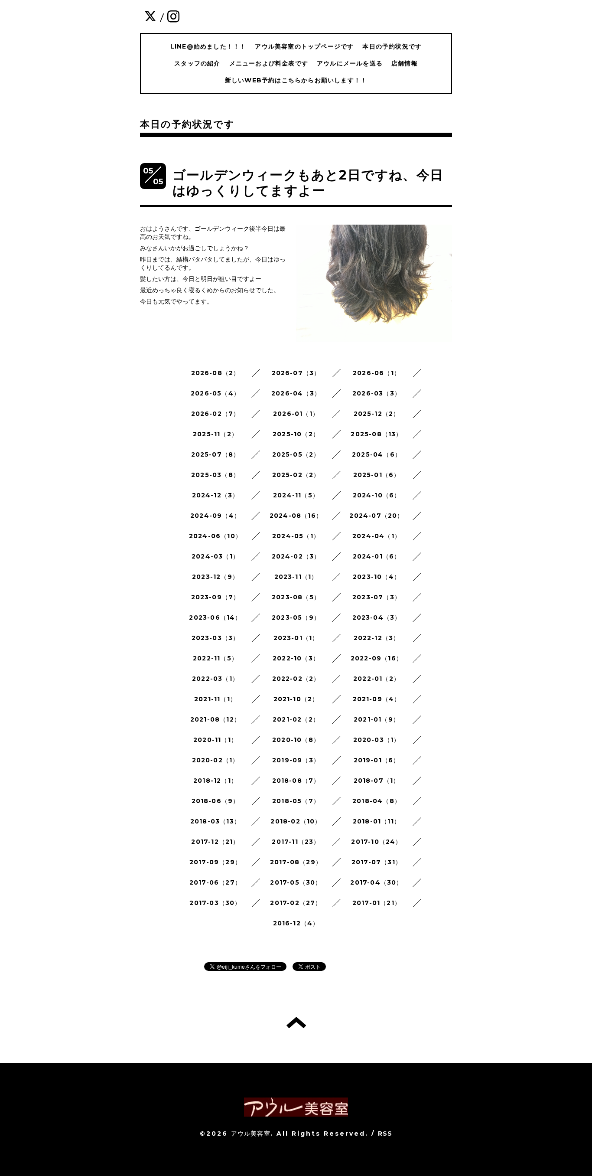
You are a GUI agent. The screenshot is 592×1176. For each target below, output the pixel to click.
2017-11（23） (296, 842)
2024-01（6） (377, 556)
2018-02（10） (295, 821)
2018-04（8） (376, 801)
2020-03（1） (376, 740)
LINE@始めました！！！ (208, 46)
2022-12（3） (377, 638)
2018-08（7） (296, 780)
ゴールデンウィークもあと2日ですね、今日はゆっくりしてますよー (307, 183)
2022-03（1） (215, 679)
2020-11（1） (215, 740)
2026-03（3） (376, 393)
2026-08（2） (215, 373)
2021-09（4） (377, 699)
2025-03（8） (215, 475)
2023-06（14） (215, 617)
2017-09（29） (215, 862)
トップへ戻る (296, 1022)
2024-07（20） (376, 515)
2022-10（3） (296, 658)
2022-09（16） (377, 658)
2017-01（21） (376, 903)
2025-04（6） (376, 454)
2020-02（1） (215, 760)
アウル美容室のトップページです (304, 46)
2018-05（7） (296, 801)
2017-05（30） (296, 882)
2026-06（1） (376, 373)
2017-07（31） (376, 862)
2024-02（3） (296, 556)
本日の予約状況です (392, 46)
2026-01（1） (296, 414)
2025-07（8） (215, 454)
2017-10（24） (376, 842)
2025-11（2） (215, 434)
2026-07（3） (296, 373)
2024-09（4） (215, 515)
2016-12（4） (296, 923)
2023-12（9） (215, 577)
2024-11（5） (296, 495)
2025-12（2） (377, 414)
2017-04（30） (376, 882)
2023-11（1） (296, 577)
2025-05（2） (296, 454)
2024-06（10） (215, 536)
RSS (385, 1133)
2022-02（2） (296, 679)
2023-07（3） (376, 597)
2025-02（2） (296, 475)
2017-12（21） (215, 842)
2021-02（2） (296, 719)
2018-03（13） (215, 821)
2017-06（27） (215, 882)
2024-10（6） (377, 495)
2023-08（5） (296, 597)
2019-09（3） (296, 760)
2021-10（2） (296, 699)
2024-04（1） (376, 536)
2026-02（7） (215, 414)
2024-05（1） (296, 536)
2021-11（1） (215, 699)
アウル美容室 (250, 1133)
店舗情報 (404, 63)
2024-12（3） (215, 495)
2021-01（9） (377, 719)
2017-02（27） (296, 903)
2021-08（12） (215, 719)
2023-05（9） (296, 617)
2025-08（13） (376, 434)
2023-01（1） (296, 638)
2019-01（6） (377, 760)
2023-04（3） (376, 617)
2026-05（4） (215, 393)
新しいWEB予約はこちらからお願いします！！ (296, 80)
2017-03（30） (215, 903)
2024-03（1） (215, 556)
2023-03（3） (216, 638)
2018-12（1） (215, 780)
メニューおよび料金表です (268, 63)
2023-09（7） (215, 597)
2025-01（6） (376, 475)
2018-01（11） (376, 821)
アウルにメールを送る (350, 63)
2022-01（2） (376, 679)
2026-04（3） (296, 393)
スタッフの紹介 (197, 63)
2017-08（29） (296, 862)
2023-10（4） (376, 577)
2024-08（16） (296, 515)
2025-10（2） (296, 434)
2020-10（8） (296, 740)
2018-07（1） (377, 780)
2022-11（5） (215, 658)
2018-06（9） (216, 801)
